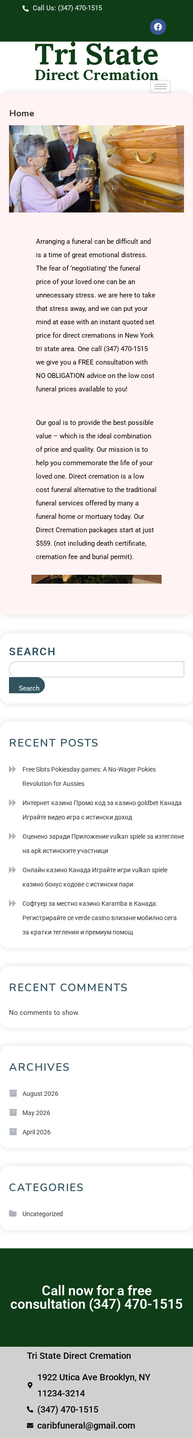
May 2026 (36, 1112)
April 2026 (36, 1132)
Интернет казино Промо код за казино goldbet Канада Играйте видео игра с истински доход (102, 810)
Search (32, 651)
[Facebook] (158, 27)
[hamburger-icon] (160, 86)
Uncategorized (42, 1213)
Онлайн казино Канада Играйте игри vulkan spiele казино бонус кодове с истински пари (94, 877)
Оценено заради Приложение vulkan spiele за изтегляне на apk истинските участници (103, 843)
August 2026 (40, 1093)
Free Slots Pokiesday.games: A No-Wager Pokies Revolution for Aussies (89, 776)
